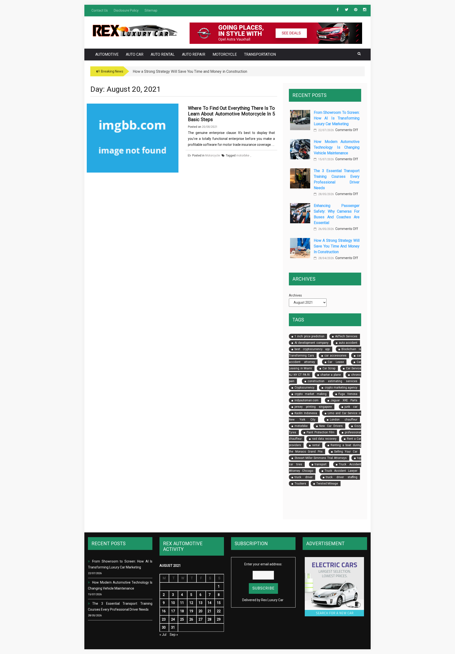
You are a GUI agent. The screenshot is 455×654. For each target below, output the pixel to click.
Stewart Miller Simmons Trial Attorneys (321, 458)
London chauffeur (343, 419)
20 (200, 611)
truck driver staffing (341, 477)
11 (182, 603)
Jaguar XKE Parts (344, 400)
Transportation (260, 54)
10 (173, 603)
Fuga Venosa (347, 394)
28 (209, 619)
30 (164, 627)
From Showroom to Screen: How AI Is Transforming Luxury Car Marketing (336, 118)
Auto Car (134, 54)
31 (173, 627)
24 (173, 619)
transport (321, 464)
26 (191, 619)
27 (200, 619)
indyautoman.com (306, 400)
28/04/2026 (326, 258)
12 (191, 603)
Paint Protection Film (320, 432)
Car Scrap (329, 368)
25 (182, 619)
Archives (295, 295)
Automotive (106, 54)
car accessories (335, 355)
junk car (351, 406)
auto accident (348, 342)
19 (191, 611)
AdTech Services (346, 336)
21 (209, 611)
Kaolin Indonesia (306, 413)
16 (164, 611)
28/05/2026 (326, 194)
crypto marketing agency (341, 387)
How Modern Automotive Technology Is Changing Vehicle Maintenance (336, 147)
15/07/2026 (326, 159)
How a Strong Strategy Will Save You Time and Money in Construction (336, 246)
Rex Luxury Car (272, 600)
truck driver (303, 477)
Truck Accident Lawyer (341, 470)
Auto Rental (163, 54)
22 (219, 611)
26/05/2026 (326, 229)
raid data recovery (324, 438)
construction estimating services (332, 381)
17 (173, 611)
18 (182, 611)
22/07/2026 (326, 130)
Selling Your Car (345, 451)
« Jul (162, 634)
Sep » (174, 634)
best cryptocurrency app (312, 349)
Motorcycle (225, 54)
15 (219, 603)
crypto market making (310, 394)
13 (200, 603)
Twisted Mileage (327, 483)
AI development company (311, 342)
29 (219, 619)
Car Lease (336, 362)
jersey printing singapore (313, 406)
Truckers (300, 483)
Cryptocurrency (304, 387)
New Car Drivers (331, 426)
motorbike (301, 426)
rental (316, 445)
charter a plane (330, 374)
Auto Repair (193, 54)
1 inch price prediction (309, 336)
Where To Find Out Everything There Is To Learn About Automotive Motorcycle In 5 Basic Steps (231, 113)
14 (209, 603)
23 (164, 619)
